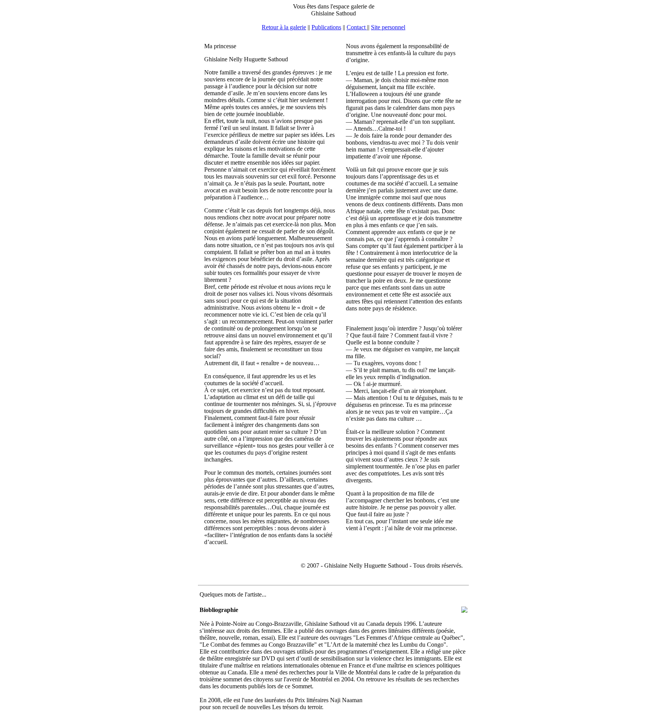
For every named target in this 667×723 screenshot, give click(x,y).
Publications (326, 27)
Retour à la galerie (284, 27)
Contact (357, 27)
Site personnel (388, 27)
